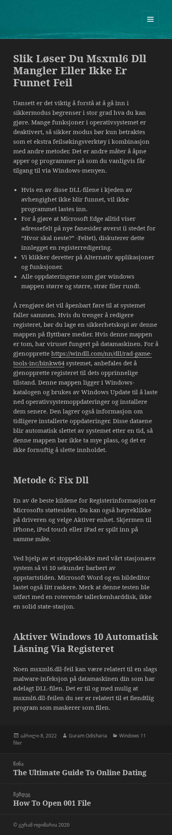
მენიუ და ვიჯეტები (150, 27)
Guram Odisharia (88, 735)
